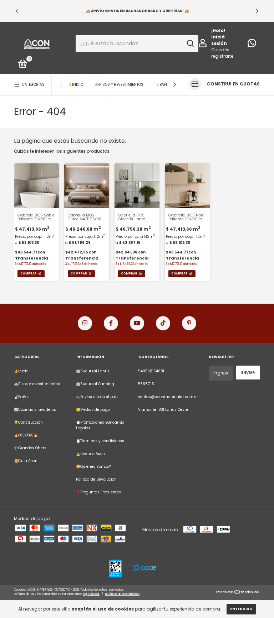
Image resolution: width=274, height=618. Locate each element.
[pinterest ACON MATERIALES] (189, 323)
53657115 (146, 384)
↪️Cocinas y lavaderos (35, 409)
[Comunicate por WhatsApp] (252, 45)
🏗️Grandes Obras (30, 448)
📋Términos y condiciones (100, 441)
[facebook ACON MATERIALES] (111, 323)
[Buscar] (190, 43)
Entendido (241, 609)
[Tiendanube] (237, 593)
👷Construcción (28, 422)
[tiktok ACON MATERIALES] (163, 323)
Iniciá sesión (219, 40)
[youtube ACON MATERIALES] (137, 323)
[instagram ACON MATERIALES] (85, 323)
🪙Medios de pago (93, 409)
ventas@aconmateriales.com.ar (168, 396)
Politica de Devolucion (96, 479)
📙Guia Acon (25, 461)
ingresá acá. (91, 594)
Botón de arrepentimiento (122, 594)
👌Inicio (75, 84)
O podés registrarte (222, 53)
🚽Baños (163, 84)
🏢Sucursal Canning (95, 384)
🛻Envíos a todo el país (97, 396)
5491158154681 (151, 371)
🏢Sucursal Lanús (93, 371)
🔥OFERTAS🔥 (26, 435)
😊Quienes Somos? (93, 466)
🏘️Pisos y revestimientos (119, 84)
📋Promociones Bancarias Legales (100, 425)
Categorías (33, 84)
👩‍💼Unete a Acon (90, 453)
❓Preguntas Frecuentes (98, 492)
